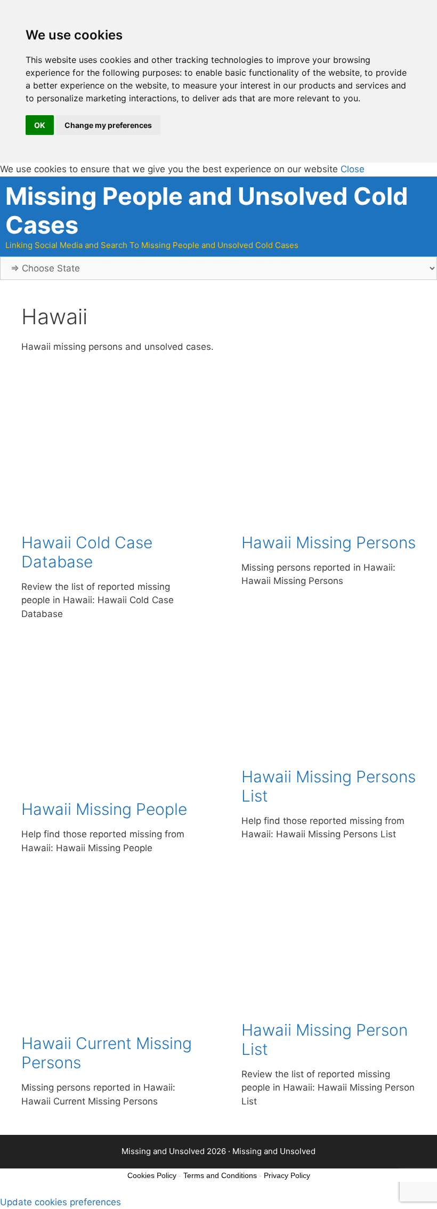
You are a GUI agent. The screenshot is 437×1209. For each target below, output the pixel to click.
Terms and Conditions (220, 1175)
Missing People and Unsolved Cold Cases (206, 210)
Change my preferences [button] (108, 125)
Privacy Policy (287, 1175)
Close (353, 169)
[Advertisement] (108, 466)
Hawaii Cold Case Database (86, 552)
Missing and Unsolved (273, 1151)
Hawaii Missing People (104, 809)
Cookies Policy (151, 1175)
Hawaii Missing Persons (328, 542)
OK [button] (39, 125)
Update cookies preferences (60, 1202)
